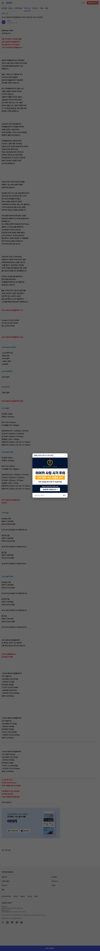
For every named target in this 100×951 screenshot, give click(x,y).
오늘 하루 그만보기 (40, 495)
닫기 (64, 495)
